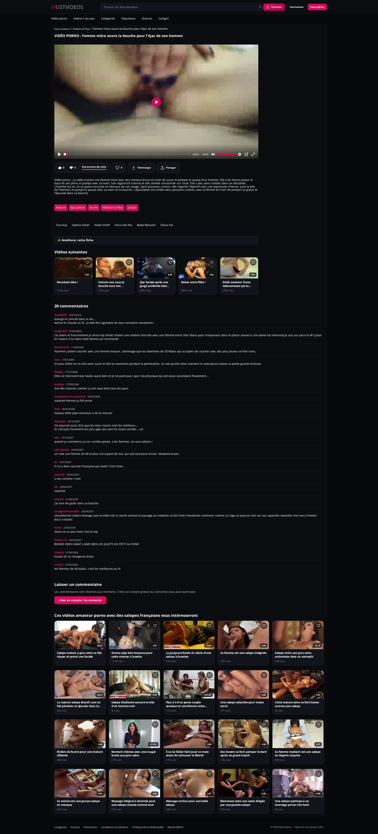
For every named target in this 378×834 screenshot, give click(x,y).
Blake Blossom (146, 225)
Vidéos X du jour (84, 18)
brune (94, 207)
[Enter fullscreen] (253, 154)
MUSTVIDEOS (67, 7)
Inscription (317, 7)
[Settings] (239, 154)
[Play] (59, 154)
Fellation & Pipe (81, 29)
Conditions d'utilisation (114, 827)
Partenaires (90, 827)
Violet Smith (102, 225)
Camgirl (163, 18)
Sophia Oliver (81, 225)
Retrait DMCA (175, 827)
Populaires (128, 18)
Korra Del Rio (123, 225)
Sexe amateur (62, 29)
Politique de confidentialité (148, 827)
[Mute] (213, 154)
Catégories (108, 18)
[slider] (127, 154)
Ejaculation (77, 207)
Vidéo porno (59, 18)
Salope (132, 207)
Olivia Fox (166, 225)
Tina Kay (61, 225)
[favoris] (87, 262)
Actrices (147, 18)
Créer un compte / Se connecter (80, 600)
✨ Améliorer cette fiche (75, 240)
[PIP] (246, 154)
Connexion (297, 7)
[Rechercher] (260, 6)
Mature (61, 207)
